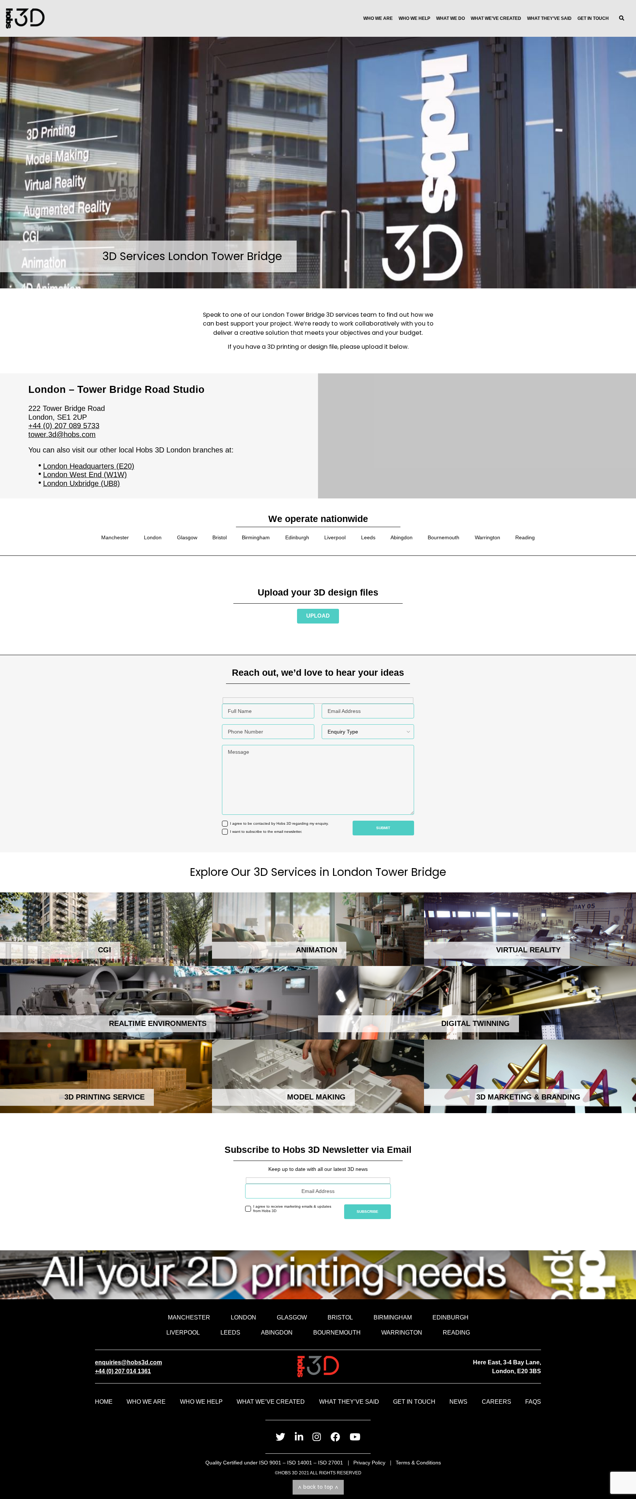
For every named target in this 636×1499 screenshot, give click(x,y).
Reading (525, 537)
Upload (318, 615)
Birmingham (256, 537)
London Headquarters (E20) (88, 466)
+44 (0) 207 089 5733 (63, 426)
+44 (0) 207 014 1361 (123, 1371)
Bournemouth (443, 537)
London (153, 537)
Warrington (487, 537)
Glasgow (187, 537)
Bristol (219, 537)
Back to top (318, 1487)
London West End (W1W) (85, 474)
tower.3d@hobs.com (62, 434)
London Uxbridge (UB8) (81, 483)
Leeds (368, 537)
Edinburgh (297, 537)
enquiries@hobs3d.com (128, 1362)
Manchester (115, 537)
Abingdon (402, 537)
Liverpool (335, 537)
